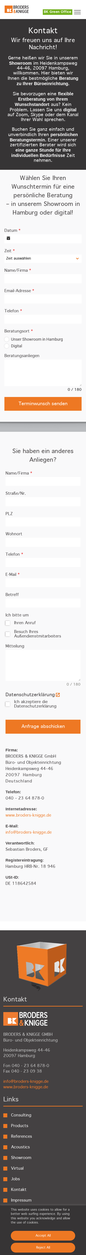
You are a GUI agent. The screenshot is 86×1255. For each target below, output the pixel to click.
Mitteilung (15, 646)
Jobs (15, 1179)
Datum (12, 231)
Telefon (13, 311)
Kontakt (18, 1190)
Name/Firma (17, 271)
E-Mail (13, 575)
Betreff (12, 595)
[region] (43, 1230)
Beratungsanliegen (21, 356)
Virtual (17, 1169)
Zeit (9, 251)
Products (19, 1126)
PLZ (9, 514)
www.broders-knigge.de (28, 815)
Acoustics (20, 1147)
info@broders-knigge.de (29, 833)
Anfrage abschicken (43, 726)
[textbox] (38, 258)
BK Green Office (57, 12)
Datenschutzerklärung (30, 694)
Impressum (21, 1200)
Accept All (43, 1235)
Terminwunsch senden (43, 403)
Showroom (21, 1158)
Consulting (21, 1115)
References (21, 1137)
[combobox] (43, 258)
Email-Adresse (19, 291)
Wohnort (14, 534)
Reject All (43, 1247)
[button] (79, 12)
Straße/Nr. (16, 494)
